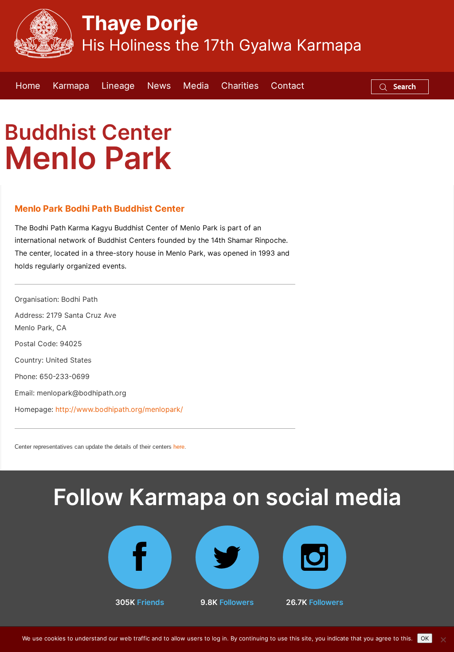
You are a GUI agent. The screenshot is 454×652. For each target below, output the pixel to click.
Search (403, 86)
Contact (287, 85)
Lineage (118, 85)
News (159, 85)
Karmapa (71, 85)
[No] (442, 639)
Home (28, 85)
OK (425, 638)
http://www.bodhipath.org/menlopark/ (119, 409)
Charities (239, 85)
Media (196, 85)
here (178, 446)
